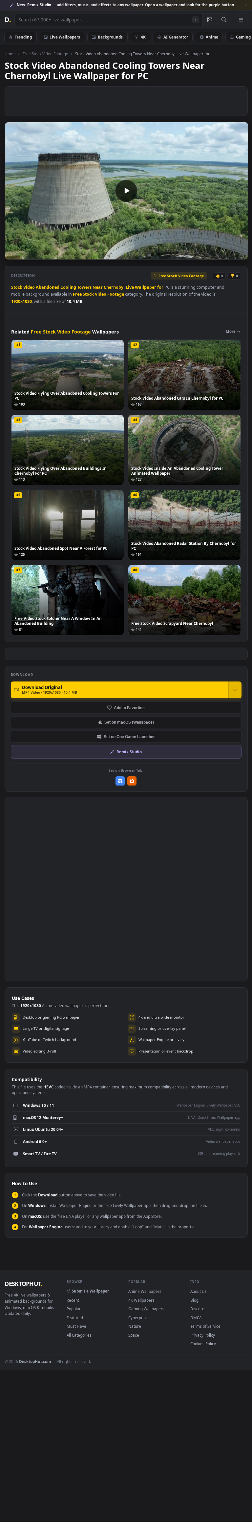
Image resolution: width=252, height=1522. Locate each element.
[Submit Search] (224, 19)
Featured (75, 1317)
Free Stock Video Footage (45, 53)
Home (10, 53)
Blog (194, 1300)
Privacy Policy (202, 1335)
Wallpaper (145, 287)
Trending (23, 37)
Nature (134, 1326)
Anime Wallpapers (144, 1291)
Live (130, 287)
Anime (212, 37)
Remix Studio (129, 751)
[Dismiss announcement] (245, 5)
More (231, 331)
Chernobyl (114, 287)
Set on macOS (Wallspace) (129, 722)
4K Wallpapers (141, 1300)
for (160, 287)
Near (98, 287)
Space (133, 1335)
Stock (16, 287)
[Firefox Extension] (132, 781)
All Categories (79, 1335)
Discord (197, 1308)
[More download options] (235, 689)
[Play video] (126, 190)
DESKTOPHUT (23, 1284)
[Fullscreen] (240, 254)
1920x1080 (21, 301)
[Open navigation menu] (241, 19)
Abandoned (47, 287)
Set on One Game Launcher (129, 736)
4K (143, 37)
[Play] (13, 254)
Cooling (68, 287)
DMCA (195, 1317)
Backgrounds (110, 37)
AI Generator (175, 37)
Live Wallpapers (65, 37)
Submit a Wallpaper (90, 1291)
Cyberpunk (138, 1317)
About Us (198, 1291)
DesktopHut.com (35, 1361)
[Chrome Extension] (120, 781)
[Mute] (204, 254)
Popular (74, 1308)
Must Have (76, 1326)
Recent (73, 1300)
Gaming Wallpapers (146, 1308)
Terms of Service (205, 1326)
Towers (84, 287)
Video (29, 287)
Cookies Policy (203, 1343)
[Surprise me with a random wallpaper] (209, 19)
